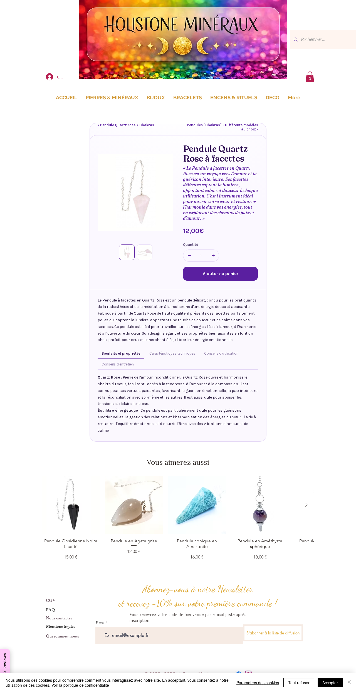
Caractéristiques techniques (172, 353)
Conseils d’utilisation (221, 353)
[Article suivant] (306, 504)
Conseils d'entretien (118, 364)
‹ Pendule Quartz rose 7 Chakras (126, 125)
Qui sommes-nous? (63, 637)
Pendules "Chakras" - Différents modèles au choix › (222, 127)
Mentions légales (60, 627)
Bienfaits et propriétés (121, 353)
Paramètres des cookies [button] (257, 682)
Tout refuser (299, 682)
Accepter (330, 682)
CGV (51, 601)
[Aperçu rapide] (71, 505)
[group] (178, 518)
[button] (309, 76)
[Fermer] (349, 683)
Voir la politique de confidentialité (80, 685)
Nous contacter (59, 618)
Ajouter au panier (220, 273)
